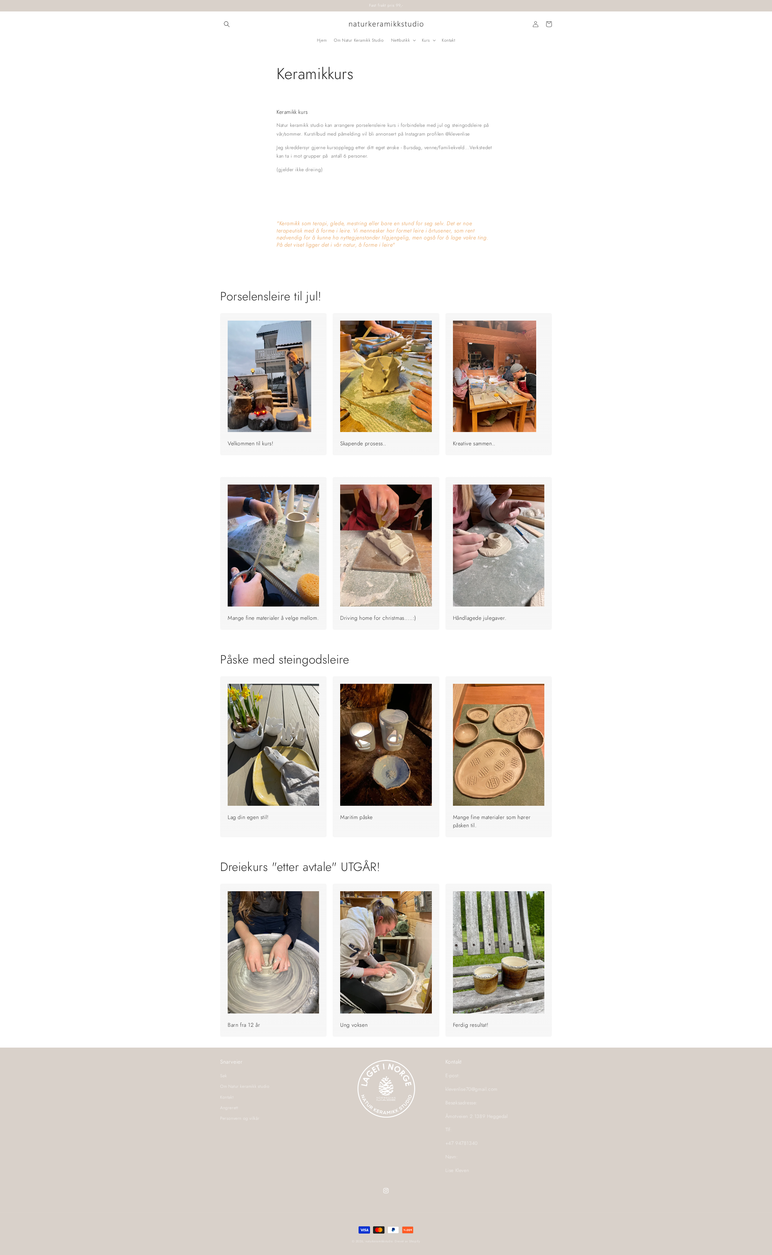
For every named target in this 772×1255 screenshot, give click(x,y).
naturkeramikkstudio (379, 1241)
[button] (226, 24)
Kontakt (226, 1097)
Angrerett (229, 1108)
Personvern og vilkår (240, 1118)
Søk (223, 1076)
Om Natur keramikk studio (244, 1086)
